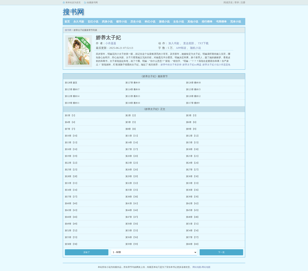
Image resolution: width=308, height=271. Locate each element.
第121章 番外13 (132, 96)
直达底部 (188, 43)
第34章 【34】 (71, 190)
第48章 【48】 (192, 217)
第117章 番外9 (192, 103)
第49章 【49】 (71, 224)
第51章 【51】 (192, 224)
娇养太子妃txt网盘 (192, 64)
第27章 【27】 (192, 169)
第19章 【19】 (71, 156)
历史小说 (135, 21)
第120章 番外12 (193, 96)
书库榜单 (221, 21)
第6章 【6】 (191, 122)
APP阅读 (181, 48)
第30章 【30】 (192, 176)
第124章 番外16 (132, 89)
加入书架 (173, 43)
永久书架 (78, 21)
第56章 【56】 (132, 237)
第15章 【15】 (192, 142)
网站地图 (196, 267)
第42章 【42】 (192, 203)
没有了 (86, 252)
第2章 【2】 (131, 115)
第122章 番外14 (72, 96)
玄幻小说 (93, 21)
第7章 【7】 (70, 129)
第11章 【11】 (132, 136)
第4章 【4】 (70, 122)
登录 (236, 2)
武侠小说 (107, 21)
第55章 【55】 (71, 237)
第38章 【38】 (132, 196)
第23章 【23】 (132, 163)
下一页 (221, 252)
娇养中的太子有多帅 (171, 64)
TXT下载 (203, 43)
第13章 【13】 (71, 142)
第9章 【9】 (191, 129)
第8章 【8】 (131, 129)
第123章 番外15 (193, 89)
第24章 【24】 (192, 163)
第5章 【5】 (131, 122)
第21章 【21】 (192, 156)
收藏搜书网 (92, 2)
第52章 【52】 (71, 230)
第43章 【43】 (71, 210)
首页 (67, 21)
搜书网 (73, 12)
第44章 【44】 (132, 210)
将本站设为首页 (73, 2)
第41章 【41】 (132, 203)
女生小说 (178, 21)
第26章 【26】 (132, 169)
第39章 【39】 (192, 196)
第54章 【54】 (192, 230)
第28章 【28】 (71, 176)
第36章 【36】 (192, 190)
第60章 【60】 (192, 244)
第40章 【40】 (71, 203)
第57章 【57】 (192, 237)
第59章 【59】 (132, 244)
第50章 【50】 (132, 224)
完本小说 (235, 21)
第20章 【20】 (132, 156)
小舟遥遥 (110, 43)
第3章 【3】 (191, 115)
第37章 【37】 (71, 196)
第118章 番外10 (132, 103)
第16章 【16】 (71, 149)
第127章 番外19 (132, 82)
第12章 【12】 (192, 136)
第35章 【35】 (132, 190)
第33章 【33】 (192, 183)
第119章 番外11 (72, 103)
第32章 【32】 (132, 183)
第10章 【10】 (71, 136)
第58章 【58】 (71, 244)
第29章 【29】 (132, 176)
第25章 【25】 (71, 169)
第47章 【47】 (132, 217)
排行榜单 (207, 21)
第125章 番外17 (72, 89)
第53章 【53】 (132, 230)
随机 (193, 48)
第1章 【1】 (70, 115)
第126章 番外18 (193, 82)
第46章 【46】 (71, 217)
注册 (243, 2)
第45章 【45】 (192, 210)
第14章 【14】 (132, 142)
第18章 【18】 (192, 149)
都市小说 (121, 21)
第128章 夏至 (71, 82)
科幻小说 (150, 21)
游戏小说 (164, 21)
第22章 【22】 (71, 163)
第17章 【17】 (132, 149)
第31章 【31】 (71, 183)
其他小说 (193, 21)
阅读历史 (228, 2)
